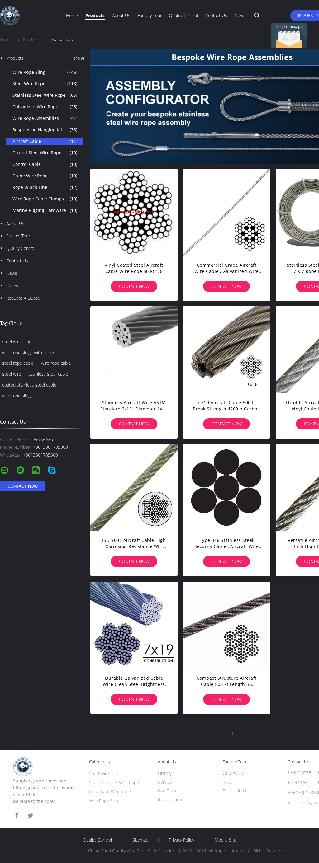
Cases (12, 285)
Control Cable (44, 164)
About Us (121, 15)
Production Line (238, 791)
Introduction (170, 799)
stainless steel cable (48, 374)
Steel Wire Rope (44, 84)
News (240, 15)
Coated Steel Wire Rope (44, 153)
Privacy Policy (181, 840)
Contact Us (216, 15)
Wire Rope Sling (44, 72)
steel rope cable (18, 363)
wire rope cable (56, 363)
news (11, 273)
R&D (227, 782)
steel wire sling (16, 342)
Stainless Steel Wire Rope (44, 95)
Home (72, 15)
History (165, 773)
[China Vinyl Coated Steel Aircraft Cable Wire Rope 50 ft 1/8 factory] (134, 212)
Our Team (167, 791)
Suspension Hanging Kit (44, 130)
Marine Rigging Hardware (44, 210)
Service (165, 782)
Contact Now (134, 286)
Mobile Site (225, 840)
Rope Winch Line (44, 187)
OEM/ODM (233, 773)
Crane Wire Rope (44, 176)
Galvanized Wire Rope (44, 107)
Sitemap (140, 840)
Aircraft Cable (44, 141)
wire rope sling (16, 396)
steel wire (11, 374)
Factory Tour (150, 15)
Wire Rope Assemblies (44, 118)
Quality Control (183, 15)
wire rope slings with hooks (28, 352)
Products (95, 15)
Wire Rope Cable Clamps (44, 199)
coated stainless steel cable (29, 385)
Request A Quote (23, 298)
